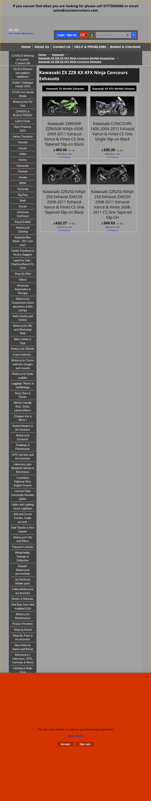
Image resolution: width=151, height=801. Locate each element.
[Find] (133, 35)
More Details (76, 735)
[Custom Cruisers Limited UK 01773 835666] (28, 30)
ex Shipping (64, 157)
